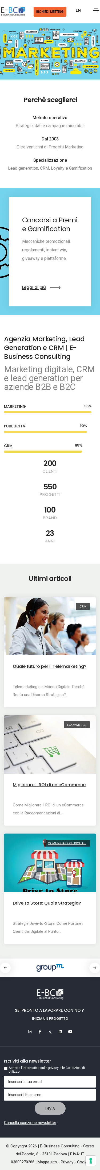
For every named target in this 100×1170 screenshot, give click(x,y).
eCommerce (76, 725)
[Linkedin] (60, 1032)
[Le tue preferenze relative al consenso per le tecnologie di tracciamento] (91, 1161)
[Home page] (13, 12)
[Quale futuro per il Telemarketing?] (50, 628)
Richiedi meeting (50, 11)
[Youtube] (70, 1032)
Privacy (67, 1162)
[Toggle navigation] (96, 10)
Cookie (83, 1162)
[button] (94, 968)
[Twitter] (50, 1032)
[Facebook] (40, 1032)
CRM (82, 606)
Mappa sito (47, 1162)
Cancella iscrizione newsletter (30, 1122)
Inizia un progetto (50, 1018)
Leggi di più (34, 287)
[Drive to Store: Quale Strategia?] (50, 865)
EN (78, 10)
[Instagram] (30, 1032)
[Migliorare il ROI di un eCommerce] (50, 747)
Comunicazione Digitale (67, 843)
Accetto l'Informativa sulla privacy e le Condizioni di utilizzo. (47, 1069)
